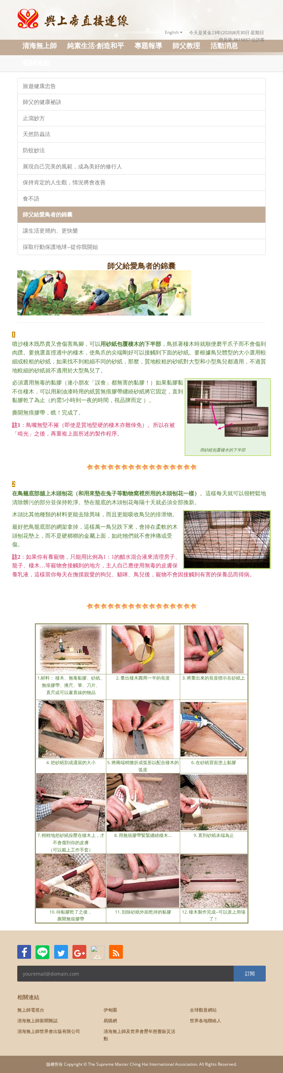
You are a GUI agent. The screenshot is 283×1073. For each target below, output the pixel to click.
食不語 (31, 199)
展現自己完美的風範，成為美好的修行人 (72, 166)
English (172, 32)
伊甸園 (110, 1010)
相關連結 (36, 62)
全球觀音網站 (203, 1010)
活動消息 (224, 45)
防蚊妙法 (34, 150)
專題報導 (148, 45)
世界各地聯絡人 (205, 1020)
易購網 (110, 1020)
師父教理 (186, 45)
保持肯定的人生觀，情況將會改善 (64, 182)
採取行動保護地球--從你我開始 (60, 247)
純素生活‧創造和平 (95, 45)
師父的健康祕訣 (42, 102)
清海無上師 (39, 45)
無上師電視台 (30, 1010)
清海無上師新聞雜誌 (37, 1020)
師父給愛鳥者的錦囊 (47, 214)
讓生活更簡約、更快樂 (50, 231)
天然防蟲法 (36, 134)
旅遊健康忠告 (39, 86)
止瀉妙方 (34, 118)
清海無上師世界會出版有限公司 (48, 1031)
